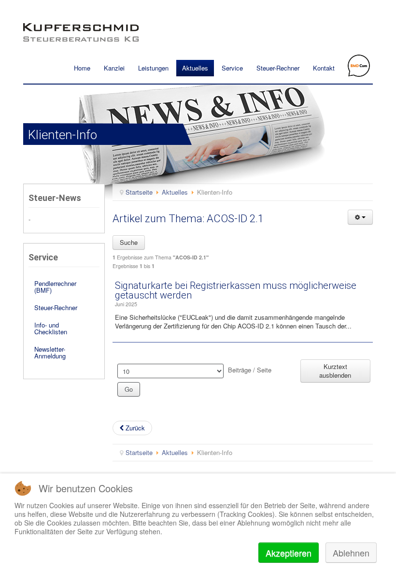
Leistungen (153, 67)
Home (82, 67)
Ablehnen (351, 552)
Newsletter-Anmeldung (50, 352)
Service (232, 67)
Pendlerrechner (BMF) (55, 287)
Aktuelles (195, 67)
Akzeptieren (288, 552)
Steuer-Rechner (277, 67)
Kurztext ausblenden (335, 371)
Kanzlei (114, 67)
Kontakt (324, 67)
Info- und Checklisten (50, 328)
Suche (129, 242)
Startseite (139, 192)
